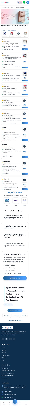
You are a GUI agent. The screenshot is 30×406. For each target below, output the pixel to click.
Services (4, 352)
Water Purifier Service (15, 7)
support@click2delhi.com (10, 394)
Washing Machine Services (8, 370)
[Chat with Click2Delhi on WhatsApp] (24, 2)
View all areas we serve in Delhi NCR (15, 320)
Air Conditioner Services (7, 375)
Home (2, 7)
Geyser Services (6, 378)
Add (24, 49)
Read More (7, 304)
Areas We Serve (5, 355)
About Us (4, 350)
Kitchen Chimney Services (8, 373)
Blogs (3, 360)
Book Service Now (15, 278)
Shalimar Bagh (7, 7)
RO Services (5, 368)
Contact (3, 357)
